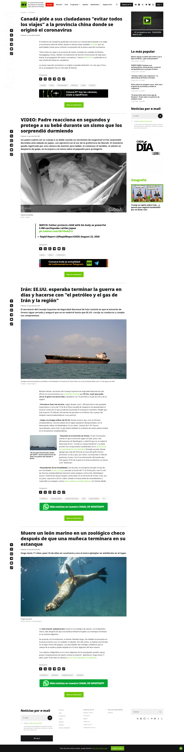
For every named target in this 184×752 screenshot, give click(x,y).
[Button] (117, 4)
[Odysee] (144, 718)
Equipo (85, 719)
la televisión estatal (71, 394)
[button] (147, 20)
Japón (42, 255)
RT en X (37, 738)
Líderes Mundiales (64, 728)
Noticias (59, 4)
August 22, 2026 (90, 236)
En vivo (49, 4)
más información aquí (99, 748)
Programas (74, 4)
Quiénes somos (88, 713)
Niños (50, 255)
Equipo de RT (107, 4)
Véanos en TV (126, 4)
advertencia (89, 57)
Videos (61, 719)
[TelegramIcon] (146, 4)
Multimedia (95, 4)
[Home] (24, 5)
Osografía (138, 180)
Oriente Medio (94, 499)
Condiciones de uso (89, 727)
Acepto (143, 121)
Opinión (85, 4)
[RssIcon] (161, 718)
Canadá (43, 85)
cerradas (94, 44)
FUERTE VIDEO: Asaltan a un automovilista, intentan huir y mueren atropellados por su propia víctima (146, 67)
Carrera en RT (87, 725)
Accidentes (44, 675)
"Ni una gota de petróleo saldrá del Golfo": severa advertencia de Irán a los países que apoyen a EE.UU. (43, 456)
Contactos (86, 716)
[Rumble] (139, 4)
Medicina (74, 85)
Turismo (92, 85)
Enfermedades (62, 85)
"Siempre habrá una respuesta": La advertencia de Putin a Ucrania (144, 77)
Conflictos (44, 499)
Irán (84, 499)
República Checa (67, 675)
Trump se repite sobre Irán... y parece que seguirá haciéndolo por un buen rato (145, 207)
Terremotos (60, 255)
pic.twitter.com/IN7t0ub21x (56, 231)
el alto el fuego (58, 470)
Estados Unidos (56, 499)
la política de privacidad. (145, 121)
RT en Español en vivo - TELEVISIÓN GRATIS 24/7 (147, 33)
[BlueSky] (149, 4)
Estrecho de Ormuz (72, 499)
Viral (66, 4)
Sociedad (80, 675)
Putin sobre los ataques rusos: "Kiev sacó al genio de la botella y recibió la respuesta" (146, 86)
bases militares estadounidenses (77, 481)
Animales (55, 675)
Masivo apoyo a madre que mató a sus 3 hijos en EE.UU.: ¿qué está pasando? (146, 58)
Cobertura (86, 722)
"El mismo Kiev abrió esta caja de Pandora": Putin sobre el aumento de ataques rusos (145, 97)
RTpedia (61, 725)
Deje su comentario (74, 105)
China (51, 85)
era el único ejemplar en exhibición (82, 657)
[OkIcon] (152, 4)
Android (110, 713)
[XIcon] (142, 4)
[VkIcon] (135, 4)
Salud (83, 85)
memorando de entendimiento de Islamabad (82, 448)
